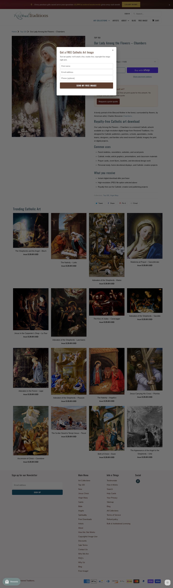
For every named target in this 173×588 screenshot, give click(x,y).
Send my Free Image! (86, 85)
